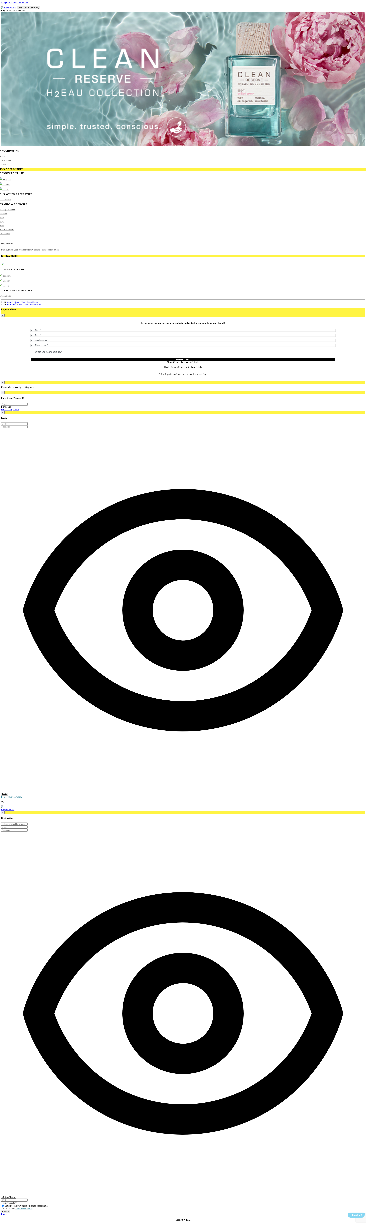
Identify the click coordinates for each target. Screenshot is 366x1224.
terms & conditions (23, 1208)
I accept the (18, 1208)
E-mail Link (6, 407)
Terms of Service (32, 302)
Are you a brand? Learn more (14, 2)
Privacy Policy (20, 302)
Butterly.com (11, 304)
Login (4, 794)
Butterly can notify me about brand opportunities (26, 1206)
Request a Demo (183, 359)
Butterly (10, 302)
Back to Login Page (10, 409)
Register (5, 1211)
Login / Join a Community (28, 8)
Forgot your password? (11, 797)
